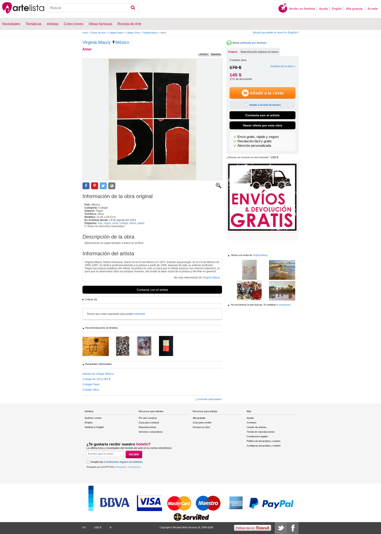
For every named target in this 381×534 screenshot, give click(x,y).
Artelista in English (94, 427)
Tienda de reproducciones (261, 431)
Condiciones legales (257, 436)
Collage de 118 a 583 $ (96, 379)
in (111, 527)
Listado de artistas (256, 427)
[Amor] (152, 119)
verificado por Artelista (253, 42)
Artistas (52, 24)
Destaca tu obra (201, 427)
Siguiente (216, 54)
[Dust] (249, 270)
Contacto (251, 422)
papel (141, 223)
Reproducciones (147, 427)
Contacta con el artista (152, 289)
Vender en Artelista (302, 8)
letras (133, 223)
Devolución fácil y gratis (254, 141)
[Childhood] (282, 270)
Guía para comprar (149, 422)
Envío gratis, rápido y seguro (258, 137)
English (337, 8)
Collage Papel (115, 32)
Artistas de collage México (98, 373)
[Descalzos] (147, 346)
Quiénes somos (93, 418)
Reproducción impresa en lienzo (259, 51)
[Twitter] (281, 528)
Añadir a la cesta (267, 93)
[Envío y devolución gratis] (262, 197)
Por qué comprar (148, 418)
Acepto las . (117, 462)
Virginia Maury (150, 32)
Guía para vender (202, 422)
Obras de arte (98, 32)
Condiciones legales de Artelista (123, 462)
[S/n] (98, 347)
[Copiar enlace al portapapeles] (111, 185)
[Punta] (169, 346)
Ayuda (323, 8)
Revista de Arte (129, 24)
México (122, 42)
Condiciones (134, 467)
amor (115, 223)
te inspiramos (283, 304)
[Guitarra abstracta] (126, 346)
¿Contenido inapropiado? (208, 399)
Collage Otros (132, 32)
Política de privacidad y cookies (263, 441)
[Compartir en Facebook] (86, 185)
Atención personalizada (254, 145)
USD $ (274, 157)
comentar (139, 313)
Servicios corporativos (151, 431)
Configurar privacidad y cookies (264, 445)
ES (84, 527)
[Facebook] (293, 528)
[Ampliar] (218, 187)
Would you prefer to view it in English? (276, 32)
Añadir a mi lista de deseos (265, 105)
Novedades (11, 24)
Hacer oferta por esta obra (262, 125)
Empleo (89, 422)
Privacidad (121, 467)
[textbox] (93, 8)
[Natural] (249, 290)
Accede (373, 8)
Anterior (204, 54)
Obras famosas (100, 24)
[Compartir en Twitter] (103, 185)
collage (124, 223)
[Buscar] (132, 8)
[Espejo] (282, 291)
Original (232, 51)
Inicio (85, 32)
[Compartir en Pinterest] (94, 185)
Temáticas (33, 24)
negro (107, 223)
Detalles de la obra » (283, 66)
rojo (100, 223)
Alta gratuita (355, 8)
